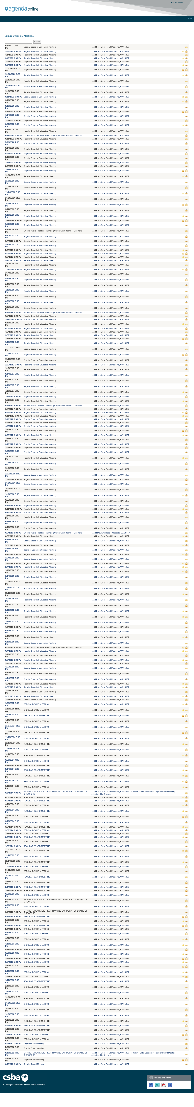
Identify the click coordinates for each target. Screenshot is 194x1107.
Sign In (180, 2)
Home (173, 2)
